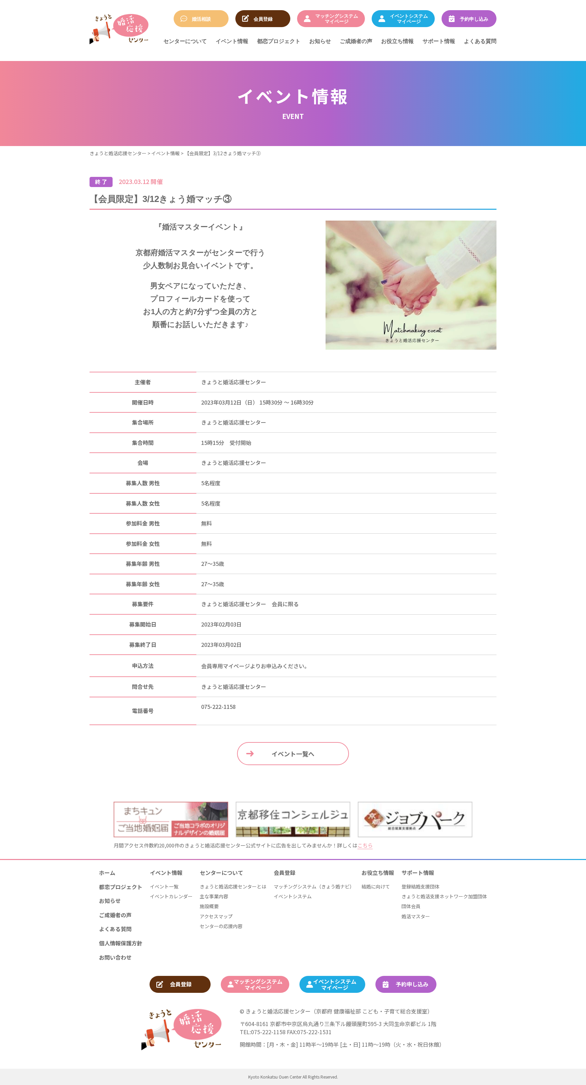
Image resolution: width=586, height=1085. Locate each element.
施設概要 (209, 906)
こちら (365, 845)
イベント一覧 (164, 886)
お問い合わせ (115, 957)
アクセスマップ (216, 916)
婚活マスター (416, 916)
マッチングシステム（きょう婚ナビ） (314, 886)
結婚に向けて (376, 886)
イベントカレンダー (171, 896)
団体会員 (411, 906)
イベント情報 (232, 41)
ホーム (107, 872)
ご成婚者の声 (356, 41)
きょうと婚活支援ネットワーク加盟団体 (444, 896)
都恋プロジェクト (278, 41)
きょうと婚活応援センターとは (233, 886)
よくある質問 (480, 41)
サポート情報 (439, 41)
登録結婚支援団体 (421, 886)
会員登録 (284, 872)
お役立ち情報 (397, 41)
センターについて (185, 41)
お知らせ (320, 41)
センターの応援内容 (221, 926)
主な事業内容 (214, 896)
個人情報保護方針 (120, 943)
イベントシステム (293, 896)
